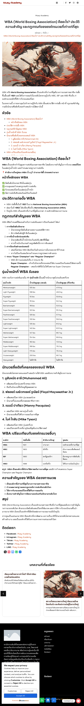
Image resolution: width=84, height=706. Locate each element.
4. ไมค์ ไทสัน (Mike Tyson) (22, 149)
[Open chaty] (78, 700)
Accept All (20, 695)
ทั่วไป (45, 33)
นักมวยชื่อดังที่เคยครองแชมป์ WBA (21, 135)
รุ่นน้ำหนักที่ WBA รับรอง (17, 132)
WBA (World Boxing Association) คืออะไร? (25, 119)
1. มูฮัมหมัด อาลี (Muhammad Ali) (24, 139)
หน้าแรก (38, 33)
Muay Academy (12, 2)
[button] (80, 593)
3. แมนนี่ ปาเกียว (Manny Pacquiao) (26, 145)
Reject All (29, 691)
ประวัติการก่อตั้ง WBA (15, 125)
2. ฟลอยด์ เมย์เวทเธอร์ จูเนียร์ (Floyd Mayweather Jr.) (33, 142)
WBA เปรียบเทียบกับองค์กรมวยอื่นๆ (21, 152)
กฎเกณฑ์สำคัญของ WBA (17, 129)
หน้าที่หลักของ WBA (19, 122)
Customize (12, 691)
